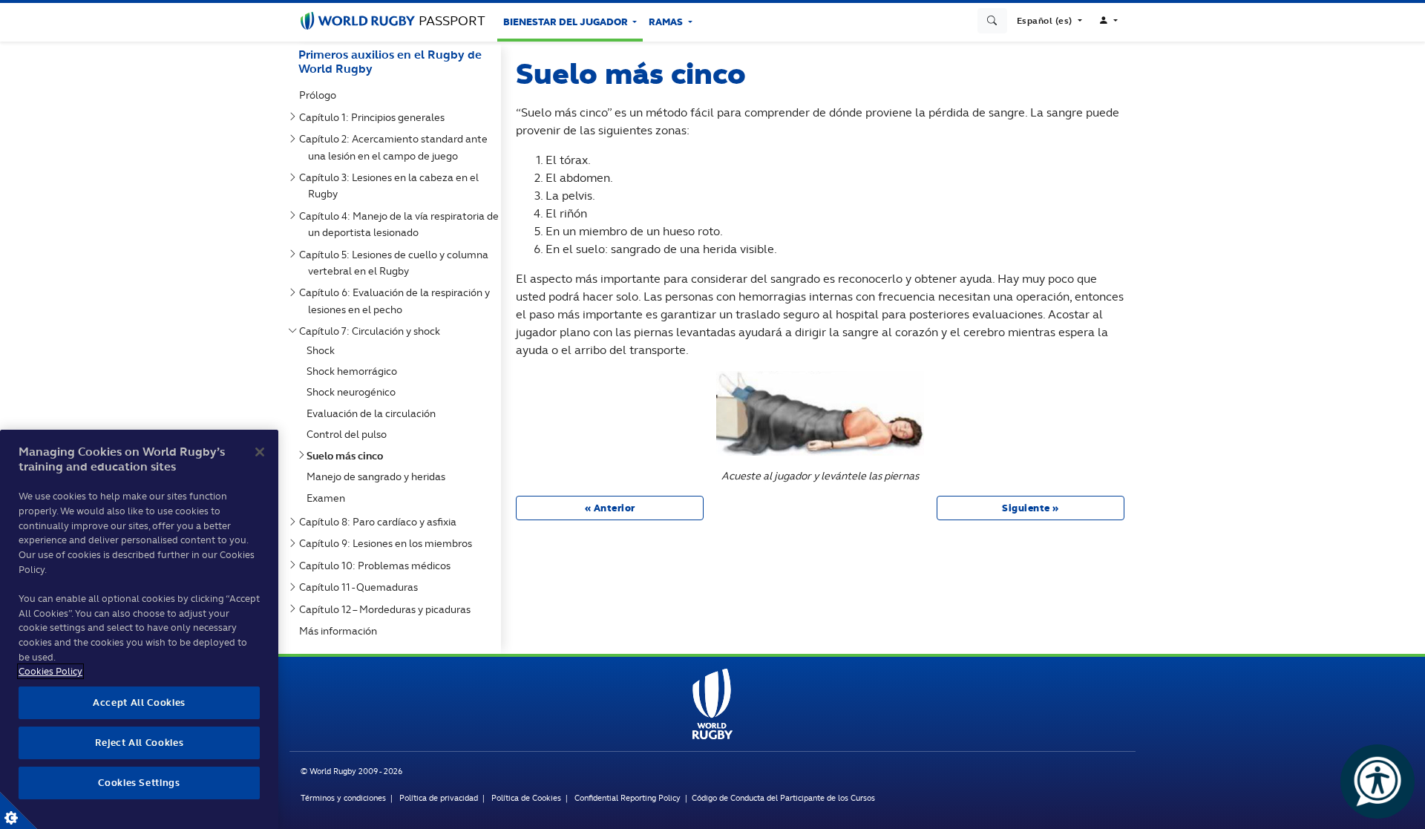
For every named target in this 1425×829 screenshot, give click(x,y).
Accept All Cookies (139, 702)
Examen (328, 498)
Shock (323, 350)
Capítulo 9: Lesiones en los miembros (388, 543)
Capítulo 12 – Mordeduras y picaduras (388, 609)
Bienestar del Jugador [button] (566, 22)
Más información (341, 631)
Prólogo (320, 95)
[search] (992, 20)
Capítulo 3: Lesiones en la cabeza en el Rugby (392, 185)
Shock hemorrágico (354, 371)
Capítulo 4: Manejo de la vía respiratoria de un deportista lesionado (402, 224)
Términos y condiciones (343, 798)
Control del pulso (349, 434)
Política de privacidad (438, 798)
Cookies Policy (50, 671)
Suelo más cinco (347, 455)
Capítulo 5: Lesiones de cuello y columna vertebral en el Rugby (396, 263)
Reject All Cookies (139, 742)
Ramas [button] (667, 22)
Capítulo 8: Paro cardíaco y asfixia (380, 521)
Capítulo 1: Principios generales (375, 117)
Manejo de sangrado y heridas (378, 476)
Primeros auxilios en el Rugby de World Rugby (390, 61)
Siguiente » (1030, 508)
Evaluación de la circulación (374, 413)
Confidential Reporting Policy (628, 798)
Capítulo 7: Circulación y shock (372, 331)
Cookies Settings (18, 810)
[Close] (259, 452)
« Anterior (610, 508)
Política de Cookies (526, 798)
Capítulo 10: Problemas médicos (378, 565)
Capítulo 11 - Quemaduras (361, 587)
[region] (139, 629)
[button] (1049, 21)
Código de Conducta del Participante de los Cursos (783, 798)
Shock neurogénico (354, 392)
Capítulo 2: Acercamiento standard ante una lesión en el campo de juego (396, 147)
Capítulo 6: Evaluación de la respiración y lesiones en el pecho (397, 300)
